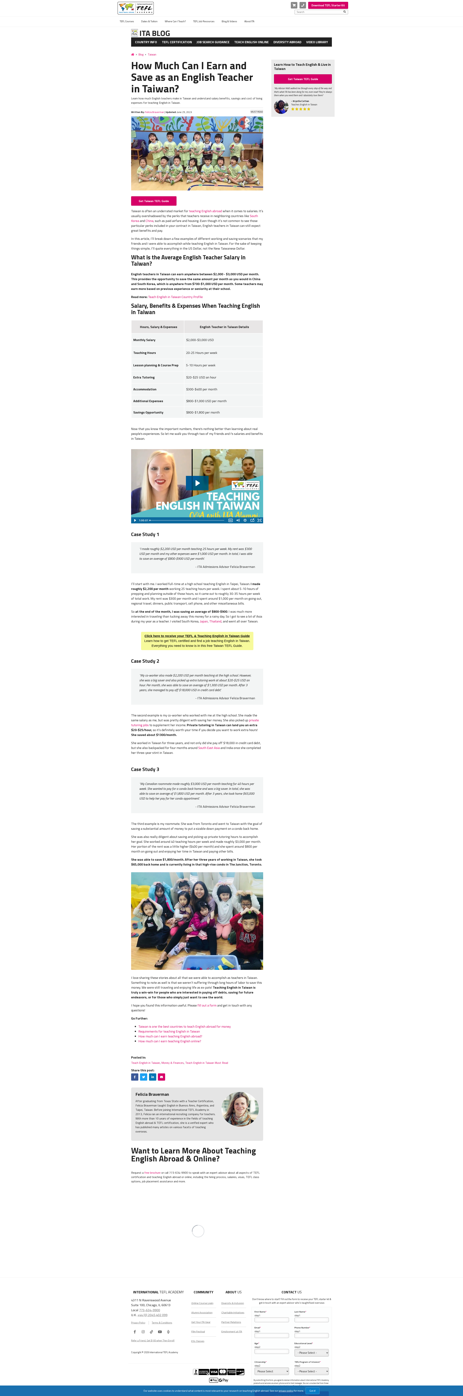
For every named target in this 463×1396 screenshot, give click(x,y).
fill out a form (206, 1005)
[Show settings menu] (245, 520)
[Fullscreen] (259, 520)
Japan (204, 621)
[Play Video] (134, 520)
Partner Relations (231, 1322)
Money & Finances (172, 1063)
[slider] (188, 520)
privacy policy (286, 1391)
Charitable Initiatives (232, 1312)
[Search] (344, 11)
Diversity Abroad (287, 42)
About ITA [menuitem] (249, 21)
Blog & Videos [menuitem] (229, 21)
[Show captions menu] (230, 520)
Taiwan (152, 54)
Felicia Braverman (154, 112)
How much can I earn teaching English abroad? (170, 1036)
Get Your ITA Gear (201, 1322)
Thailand (215, 621)
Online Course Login (202, 1303)
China (149, 220)
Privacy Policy (138, 1322)
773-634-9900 (149, 1310)
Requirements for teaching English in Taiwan (169, 1031)
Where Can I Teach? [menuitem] (175, 21)
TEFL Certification (177, 42)
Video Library (317, 42)
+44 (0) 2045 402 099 (152, 1314)
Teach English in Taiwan (145, 1063)
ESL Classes (197, 1341)
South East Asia (209, 747)
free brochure (152, 1172)
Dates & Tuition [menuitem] (149, 21)
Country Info (146, 42)
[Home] (132, 54)
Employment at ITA (231, 1331)
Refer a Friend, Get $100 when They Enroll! (153, 1340)
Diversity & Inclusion (232, 1303)
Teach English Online (251, 42)
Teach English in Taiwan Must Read (206, 1063)
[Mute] (237, 520)
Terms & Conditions (162, 1322)
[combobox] (320, 11)
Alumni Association (202, 1312)
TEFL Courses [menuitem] (127, 21)
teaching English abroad (205, 211)
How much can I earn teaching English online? (169, 1041)
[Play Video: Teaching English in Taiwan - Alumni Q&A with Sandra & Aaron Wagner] (197, 483)
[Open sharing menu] (252, 520)
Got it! (312, 1391)
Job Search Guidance (213, 42)
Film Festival (198, 1331)
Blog (141, 54)
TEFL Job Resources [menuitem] (203, 21)
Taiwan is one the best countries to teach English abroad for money (184, 1026)
